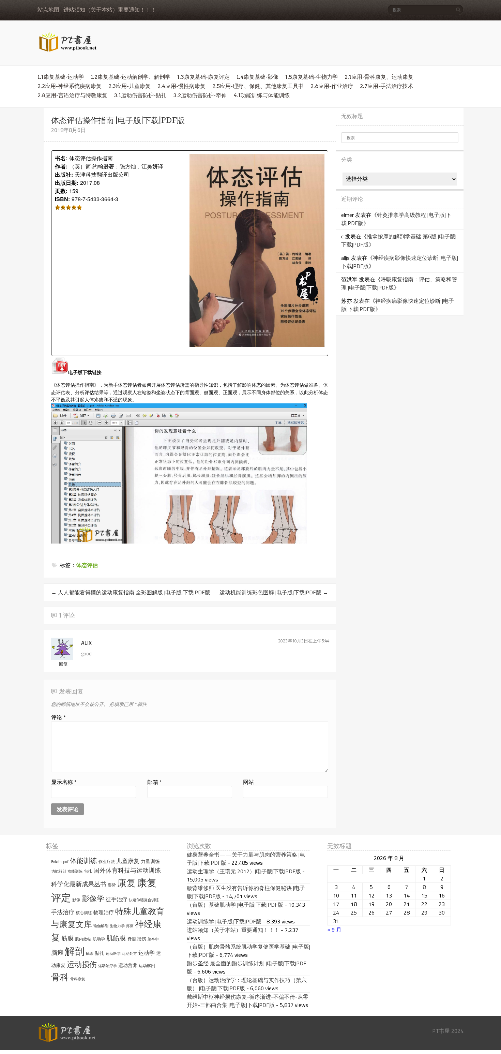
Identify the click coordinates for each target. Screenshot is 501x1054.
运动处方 (129, 953)
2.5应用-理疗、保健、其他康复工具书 (258, 86)
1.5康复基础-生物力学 (311, 77)
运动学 (146, 953)
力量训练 (150, 861)
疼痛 (130, 926)
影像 (76, 899)
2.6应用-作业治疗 (331, 86)
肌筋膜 (116, 938)
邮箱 (154, 782)
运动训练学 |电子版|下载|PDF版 (224, 921)
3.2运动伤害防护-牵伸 (200, 95)
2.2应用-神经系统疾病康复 (69, 86)
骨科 (60, 977)
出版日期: (66, 183)
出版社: (64, 174)
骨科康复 (77, 979)
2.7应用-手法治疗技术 (386, 86)
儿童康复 (127, 861)
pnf (66, 861)
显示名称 (64, 782)
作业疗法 (106, 861)
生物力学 (117, 926)
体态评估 (87, 565)
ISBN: (62, 199)
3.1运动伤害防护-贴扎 (140, 95)
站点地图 (48, 9)
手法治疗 (62, 912)
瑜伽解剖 (100, 926)
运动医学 (113, 953)
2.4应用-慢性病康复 (181, 86)
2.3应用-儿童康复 (129, 86)
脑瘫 (57, 952)
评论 (58, 717)
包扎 (88, 871)
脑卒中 (153, 939)
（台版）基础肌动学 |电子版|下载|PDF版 (235, 905)
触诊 (89, 953)
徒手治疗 (116, 899)
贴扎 (99, 953)
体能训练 (83, 861)
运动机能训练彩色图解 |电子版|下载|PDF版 (273, 592)
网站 (248, 782)
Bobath (56, 861)
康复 (126, 883)
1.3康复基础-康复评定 (203, 77)
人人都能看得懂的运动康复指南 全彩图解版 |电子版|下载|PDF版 (130, 592)
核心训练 (84, 912)
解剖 (75, 951)
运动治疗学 (107, 965)
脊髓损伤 (136, 938)
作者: (61, 166)
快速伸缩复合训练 (144, 900)
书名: (61, 158)
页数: (61, 191)
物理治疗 (103, 912)
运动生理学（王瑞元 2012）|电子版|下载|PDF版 (244, 871)
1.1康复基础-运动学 (60, 77)
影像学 (93, 898)
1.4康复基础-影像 (257, 77)
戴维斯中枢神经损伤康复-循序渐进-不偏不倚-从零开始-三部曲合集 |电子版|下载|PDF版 (247, 1001)
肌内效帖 (83, 939)
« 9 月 (334, 929)
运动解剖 (147, 965)
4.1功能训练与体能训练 (261, 95)
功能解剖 (58, 871)
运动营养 (127, 965)
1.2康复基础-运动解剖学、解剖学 (130, 77)
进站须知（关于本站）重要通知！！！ (109, 9)
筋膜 (67, 938)
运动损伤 (82, 964)
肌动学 (99, 939)
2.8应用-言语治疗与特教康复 (72, 95)
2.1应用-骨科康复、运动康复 (379, 77)
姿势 (112, 884)
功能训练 (74, 871)
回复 (63, 663)
